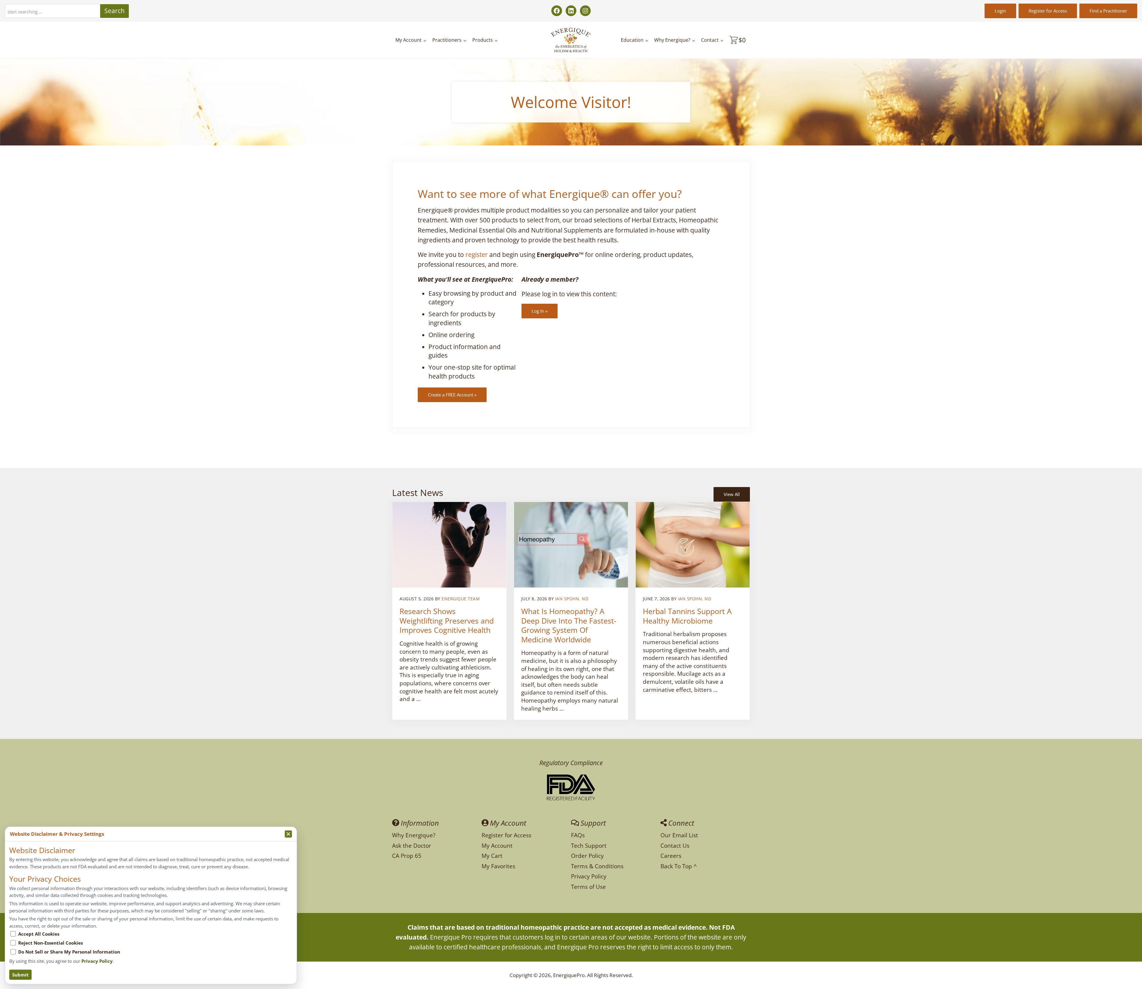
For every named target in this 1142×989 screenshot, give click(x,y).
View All (732, 494)
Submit (20, 975)
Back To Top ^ (678, 866)
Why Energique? (413, 835)
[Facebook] (556, 10)
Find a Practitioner (1108, 11)
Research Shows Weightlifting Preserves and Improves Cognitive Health (447, 621)
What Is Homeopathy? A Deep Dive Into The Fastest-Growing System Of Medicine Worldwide (568, 625)
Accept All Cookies (38, 934)
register (476, 254)
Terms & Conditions (597, 866)
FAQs (578, 835)
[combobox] (52, 11)
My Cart (492, 855)
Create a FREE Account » (452, 395)
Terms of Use (588, 886)
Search (114, 11)
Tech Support (588, 845)
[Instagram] (585, 10)
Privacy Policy (588, 876)
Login (1000, 11)
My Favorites (498, 866)
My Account (497, 845)
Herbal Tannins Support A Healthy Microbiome (687, 616)
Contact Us (674, 845)
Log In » (539, 311)
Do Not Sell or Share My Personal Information (69, 952)
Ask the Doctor (411, 845)
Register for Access (1048, 11)
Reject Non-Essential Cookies (50, 943)
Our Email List (679, 835)
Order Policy (587, 855)
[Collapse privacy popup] (288, 834)
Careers (670, 855)
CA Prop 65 (406, 855)
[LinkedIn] (571, 10)
